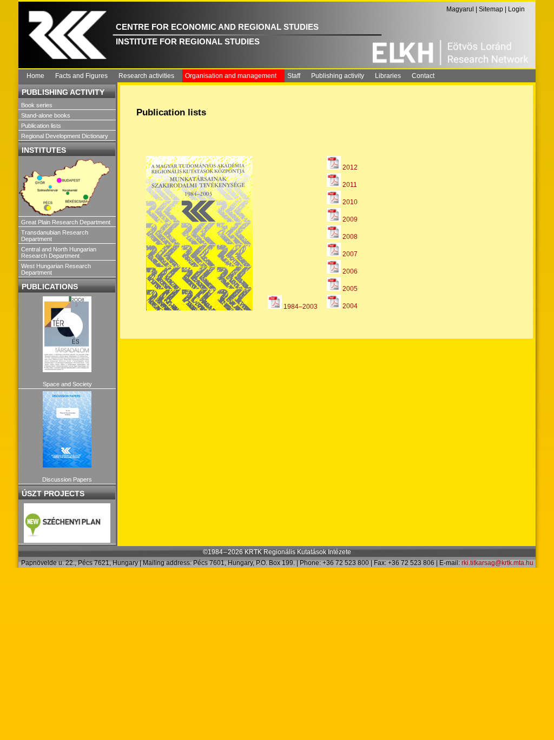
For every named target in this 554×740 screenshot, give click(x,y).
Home (35, 76)
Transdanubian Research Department (54, 235)
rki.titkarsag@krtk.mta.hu (497, 563)
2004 (349, 306)
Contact (423, 76)
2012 (349, 167)
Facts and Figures (81, 76)
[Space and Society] (67, 334)
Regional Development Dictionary (64, 136)
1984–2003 (300, 306)
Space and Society (67, 384)
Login (516, 9)
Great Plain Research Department (65, 222)
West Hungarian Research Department (56, 269)
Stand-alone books (45, 115)
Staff (293, 76)
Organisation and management (230, 76)
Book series (36, 105)
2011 (349, 185)
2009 (349, 219)
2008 (349, 237)
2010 (349, 202)
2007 (349, 254)
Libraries (388, 76)
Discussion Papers (67, 479)
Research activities (146, 76)
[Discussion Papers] (67, 429)
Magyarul (460, 9)
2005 (349, 289)
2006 (349, 271)
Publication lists (41, 125)
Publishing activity (337, 76)
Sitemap (491, 9)
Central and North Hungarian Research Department (58, 252)
